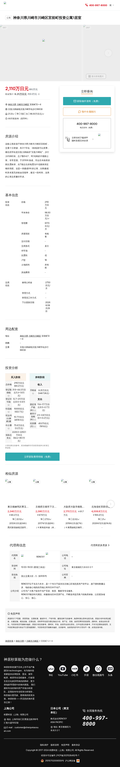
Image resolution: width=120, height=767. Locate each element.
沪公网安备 (70, 760)
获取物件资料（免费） (88, 101)
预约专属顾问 (89, 111)
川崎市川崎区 (23, 104)
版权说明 (55, 745)
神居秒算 (9, 641)
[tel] (86, 5)
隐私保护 (44, 745)
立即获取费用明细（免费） (38, 456)
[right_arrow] (110, 504)
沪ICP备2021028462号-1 (67, 755)
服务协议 (76, 745)
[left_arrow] (9, 504)
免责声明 (65, 745)
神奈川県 (12, 104)
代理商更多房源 (99, 545)
